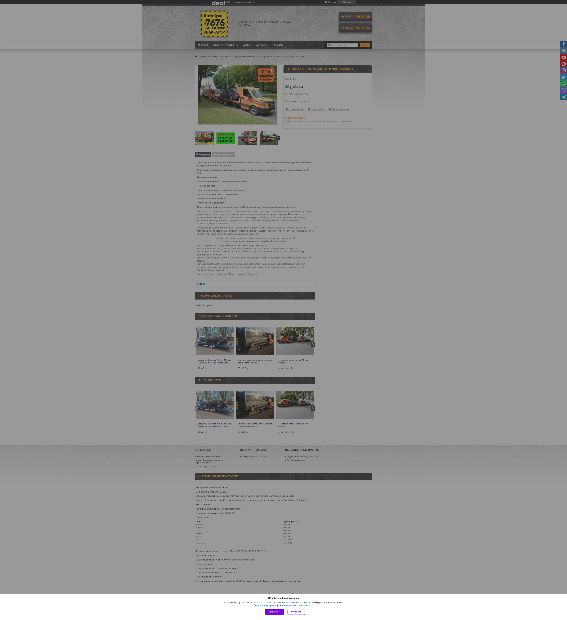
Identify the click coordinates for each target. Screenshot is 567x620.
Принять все (275, 612)
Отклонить (296, 612)
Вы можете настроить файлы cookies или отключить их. (282, 605)
